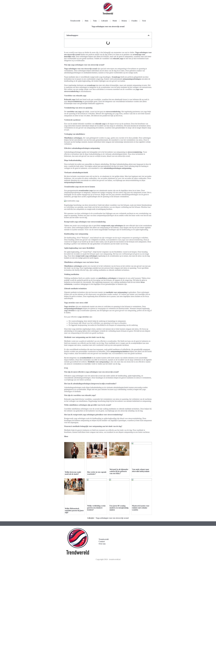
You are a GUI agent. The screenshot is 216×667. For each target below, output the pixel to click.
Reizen (124, 21)
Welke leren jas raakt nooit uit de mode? (73, 473)
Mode (114, 21)
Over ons (102, 544)
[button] (149, 35)
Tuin (95, 21)
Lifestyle (104, 21)
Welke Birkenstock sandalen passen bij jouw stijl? (74, 510)
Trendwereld (75, 21)
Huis (86, 21)
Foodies (134, 21)
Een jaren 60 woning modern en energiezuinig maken (119, 508)
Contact (102, 541)
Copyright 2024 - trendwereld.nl (108, 559)
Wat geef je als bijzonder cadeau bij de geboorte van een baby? (119, 471)
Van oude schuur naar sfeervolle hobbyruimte (140, 470)
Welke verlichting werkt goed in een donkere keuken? (96, 508)
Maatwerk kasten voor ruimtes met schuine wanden (140, 508)
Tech (144, 21)
